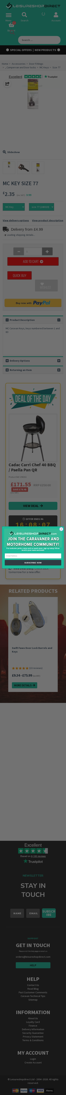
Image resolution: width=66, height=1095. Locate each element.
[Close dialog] (61, 529)
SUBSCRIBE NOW (33, 563)
